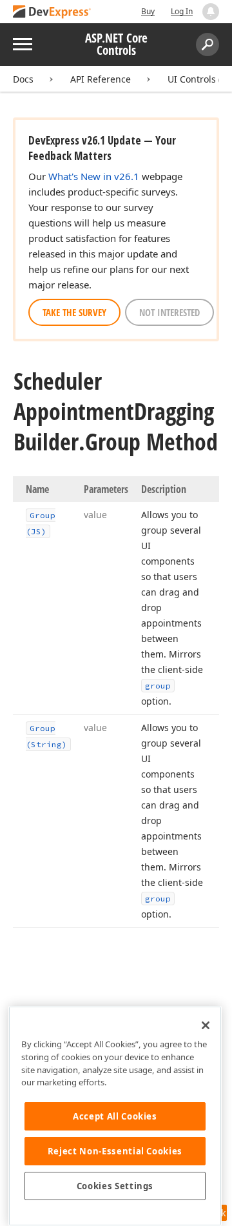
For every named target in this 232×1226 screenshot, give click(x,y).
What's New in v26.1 (93, 176)
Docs (23, 79)
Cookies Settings (115, 1186)
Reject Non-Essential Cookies (115, 1151)
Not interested (169, 312)
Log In (182, 11)
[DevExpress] (52, 12)
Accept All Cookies (115, 1116)
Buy (148, 11)
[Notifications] (210, 11)
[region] (115, 1116)
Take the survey (74, 312)
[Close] (205, 1025)
